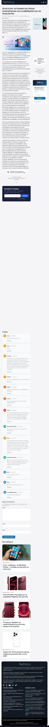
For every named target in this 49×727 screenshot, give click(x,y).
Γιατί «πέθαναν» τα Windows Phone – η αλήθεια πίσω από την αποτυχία (16, 567)
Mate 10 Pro (22, 63)
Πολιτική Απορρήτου (22, 198)
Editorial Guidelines (23, 720)
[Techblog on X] (13, 685)
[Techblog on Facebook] (3, 685)
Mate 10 (16, 63)
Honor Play (10, 65)
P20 (27, 63)
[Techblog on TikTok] (16, 685)
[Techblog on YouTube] (10, 685)
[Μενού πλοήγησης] (45, 2)
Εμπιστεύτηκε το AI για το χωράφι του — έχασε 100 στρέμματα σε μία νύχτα (34, 713)
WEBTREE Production (29, 722)
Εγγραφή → (39, 98)
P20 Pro (4, 65)
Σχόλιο (4, 507)
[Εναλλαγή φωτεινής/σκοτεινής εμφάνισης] (43, 2)
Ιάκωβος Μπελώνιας (25, 16)
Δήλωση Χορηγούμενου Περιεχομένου (35, 719)
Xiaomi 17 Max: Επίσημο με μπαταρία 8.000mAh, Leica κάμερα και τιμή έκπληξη (34, 709)
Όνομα (4, 523)
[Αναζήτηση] (41, 2)
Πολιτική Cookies (24, 719)
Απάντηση (9, 340)
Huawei (5, 52)
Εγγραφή (25, 195)
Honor (21, 55)
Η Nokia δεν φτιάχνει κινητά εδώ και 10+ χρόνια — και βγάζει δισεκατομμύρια (35, 695)
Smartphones (6, 18)
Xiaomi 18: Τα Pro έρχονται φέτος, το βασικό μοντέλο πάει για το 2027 (16, 654)
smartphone (5, 55)
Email (3, 530)
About (24, 722)
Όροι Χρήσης (5, 719)
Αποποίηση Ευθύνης (15, 720)
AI (25, 107)
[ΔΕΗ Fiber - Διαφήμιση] (40, 24)
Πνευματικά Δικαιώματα (7, 720)
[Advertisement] (16, 266)
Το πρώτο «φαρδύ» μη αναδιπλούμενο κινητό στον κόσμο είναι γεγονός (14, 624)
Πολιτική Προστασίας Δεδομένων (14, 719)
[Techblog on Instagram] (6, 685)
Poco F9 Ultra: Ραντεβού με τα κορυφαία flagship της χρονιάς (15, 596)
